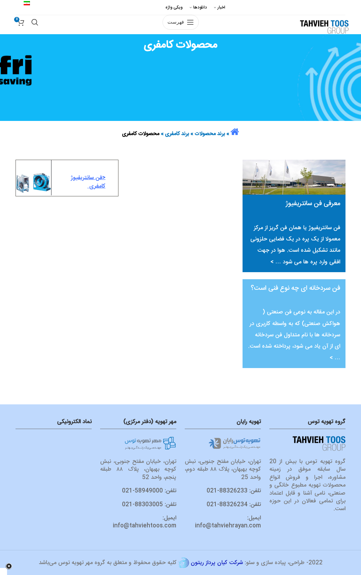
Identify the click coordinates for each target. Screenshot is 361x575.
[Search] (35, 15)
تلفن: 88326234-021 (234, 504)
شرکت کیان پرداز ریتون (217, 563)
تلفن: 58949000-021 (149, 491)
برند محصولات (210, 133)
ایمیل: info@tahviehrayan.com (228, 522)
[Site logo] (324, 27)
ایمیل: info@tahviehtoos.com (144, 522)
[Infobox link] (67, 178)
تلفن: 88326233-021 (234, 491)
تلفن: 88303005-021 (149, 504)
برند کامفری (177, 133)
